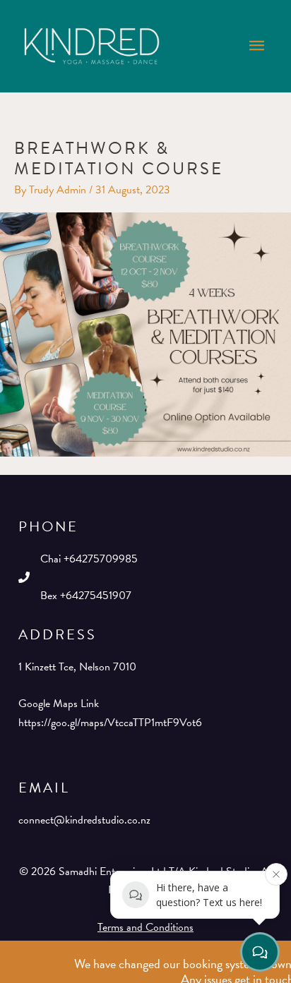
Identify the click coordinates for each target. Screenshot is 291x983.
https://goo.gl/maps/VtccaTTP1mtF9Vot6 (110, 722)
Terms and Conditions (145, 927)
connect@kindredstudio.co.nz (84, 820)
